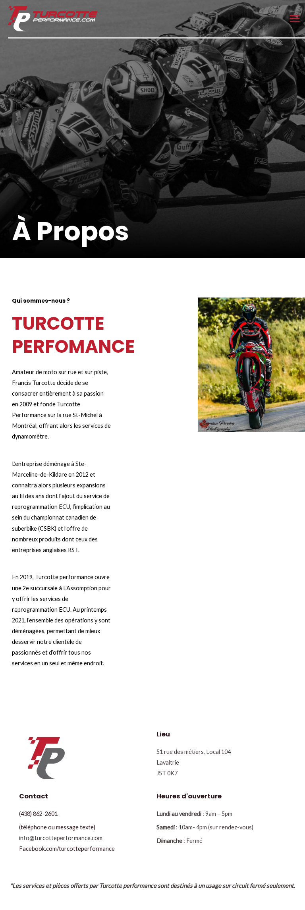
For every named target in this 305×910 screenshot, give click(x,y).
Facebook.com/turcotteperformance (67, 848)
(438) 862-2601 (38, 813)
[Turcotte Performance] (53, 18)
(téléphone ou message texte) (57, 827)
